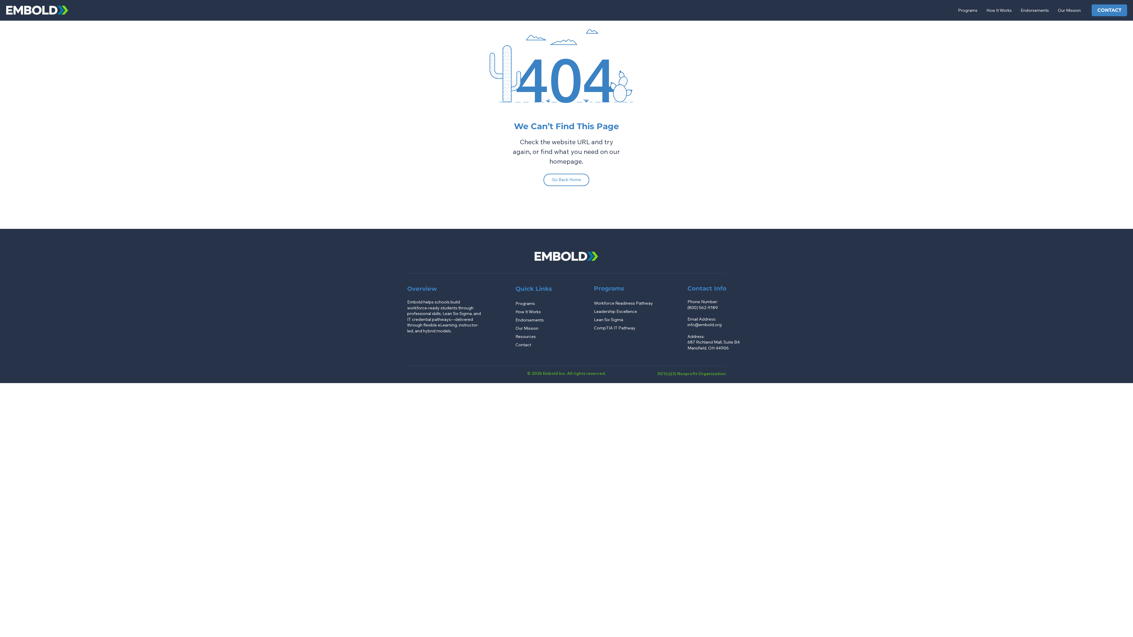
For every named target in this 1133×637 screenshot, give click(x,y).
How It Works (528, 311)
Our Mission (526, 328)
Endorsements (529, 320)
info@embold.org (704, 324)
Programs (525, 303)
